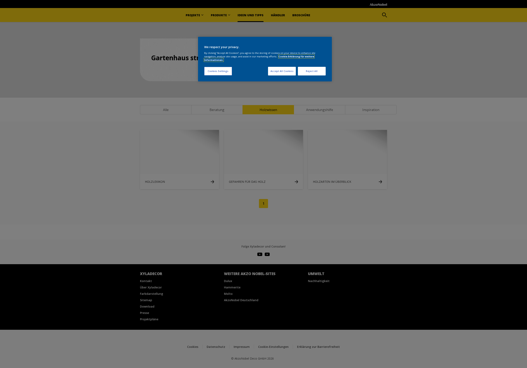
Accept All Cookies (281, 71)
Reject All (312, 71)
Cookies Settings (218, 71)
